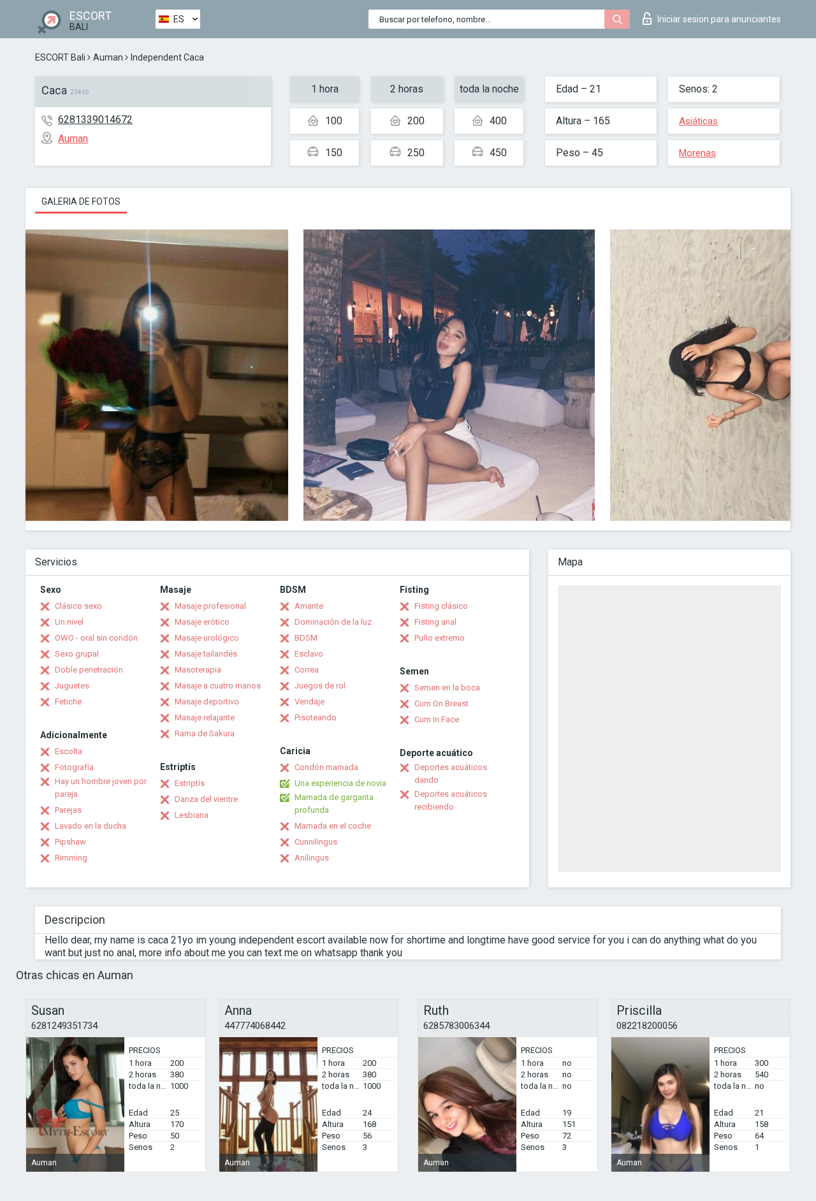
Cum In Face (436, 719)
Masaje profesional (210, 606)
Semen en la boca (447, 687)
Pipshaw (70, 842)
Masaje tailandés (206, 654)
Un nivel (69, 622)
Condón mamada (326, 767)
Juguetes (72, 685)
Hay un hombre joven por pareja (101, 787)
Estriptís (190, 783)
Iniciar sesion (719, 19)
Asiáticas (698, 121)
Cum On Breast (441, 703)
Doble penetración (89, 669)
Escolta (68, 751)
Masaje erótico (202, 622)
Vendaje (309, 701)
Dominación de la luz (333, 622)
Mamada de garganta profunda (334, 803)
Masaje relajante (205, 717)
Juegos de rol (320, 685)
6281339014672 (95, 119)
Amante (309, 606)
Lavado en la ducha (90, 826)
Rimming (71, 858)
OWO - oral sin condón (96, 638)
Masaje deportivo (207, 701)
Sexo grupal (77, 654)
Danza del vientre (206, 799)
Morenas (697, 153)
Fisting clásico (441, 606)
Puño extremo (439, 638)
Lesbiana (191, 815)
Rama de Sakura (205, 733)
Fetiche (68, 701)
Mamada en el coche (333, 826)
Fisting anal (435, 622)
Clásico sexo (78, 606)
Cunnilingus (316, 842)
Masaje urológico (207, 638)
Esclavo (309, 654)
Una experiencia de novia (340, 783)
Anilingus (312, 858)
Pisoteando (316, 717)
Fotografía (74, 767)
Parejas (68, 810)
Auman (108, 57)
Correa (307, 669)
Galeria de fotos (80, 201)
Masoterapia (198, 669)
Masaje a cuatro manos (218, 685)
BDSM (306, 638)
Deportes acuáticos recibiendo (450, 800)
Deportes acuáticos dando (450, 773)
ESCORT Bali (60, 57)
